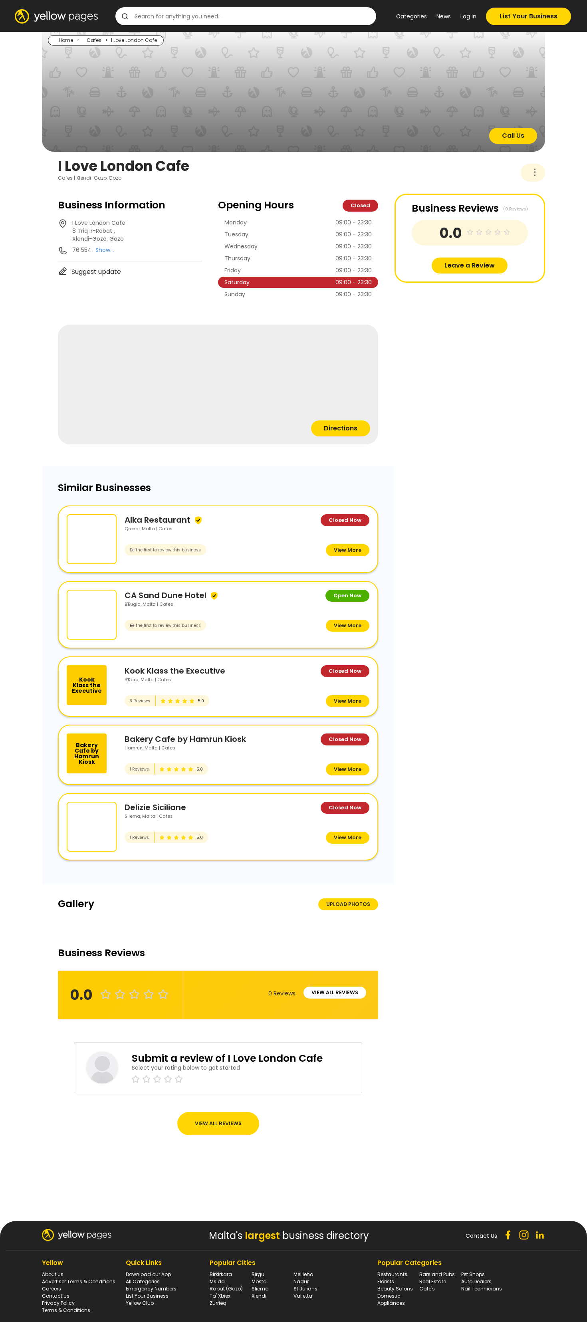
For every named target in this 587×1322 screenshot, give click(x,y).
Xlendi (259, 1295)
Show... (104, 250)
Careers (51, 1288)
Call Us (513, 135)
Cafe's (427, 1288)
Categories (411, 16)
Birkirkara (221, 1274)
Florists (385, 1281)
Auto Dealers (476, 1281)
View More (347, 550)
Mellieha (303, 1274)
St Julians (305, 1288)
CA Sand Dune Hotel (165, 595)
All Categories (143, 1281)
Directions (340, 428)
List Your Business (528, 16)
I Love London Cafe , (98, 231)
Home (66, 40)
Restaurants (392, 1274)
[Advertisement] (454, 338)
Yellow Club (140, 1303)
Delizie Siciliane (155, 807)
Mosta (259, 1281)
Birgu (258, 1274)
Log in (468, 16)
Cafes (94, 40)
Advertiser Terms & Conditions (78, 1281)
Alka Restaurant (157, 519)
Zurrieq (218, 1303)
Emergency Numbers (151, 1288)
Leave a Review (469, 265)
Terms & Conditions (66, 1310)
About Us (52, 1274)
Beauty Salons (395, 1288)
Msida (217, 1281)
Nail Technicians (481, 1288)
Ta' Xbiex (220, 1295)
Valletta (303, 1295)
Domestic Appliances (391, 1299)
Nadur (301, 1281)
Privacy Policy (58, 1303)
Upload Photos (348, 904)
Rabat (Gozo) (226, 1288)
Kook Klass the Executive (175, 670)
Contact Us (55, 1295)
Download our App (148, 1274)
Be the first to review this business (165, 550)
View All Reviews (334, 992)
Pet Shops (473, 1274)
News (443, 16)
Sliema (260, 1288)
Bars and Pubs (437, 1274)
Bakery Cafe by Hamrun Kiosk (185, 739)
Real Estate (432, 1281)
